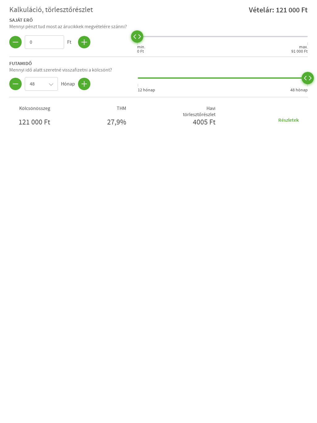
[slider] (137, 36)
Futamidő (20, 63)
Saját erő (21, 20)
